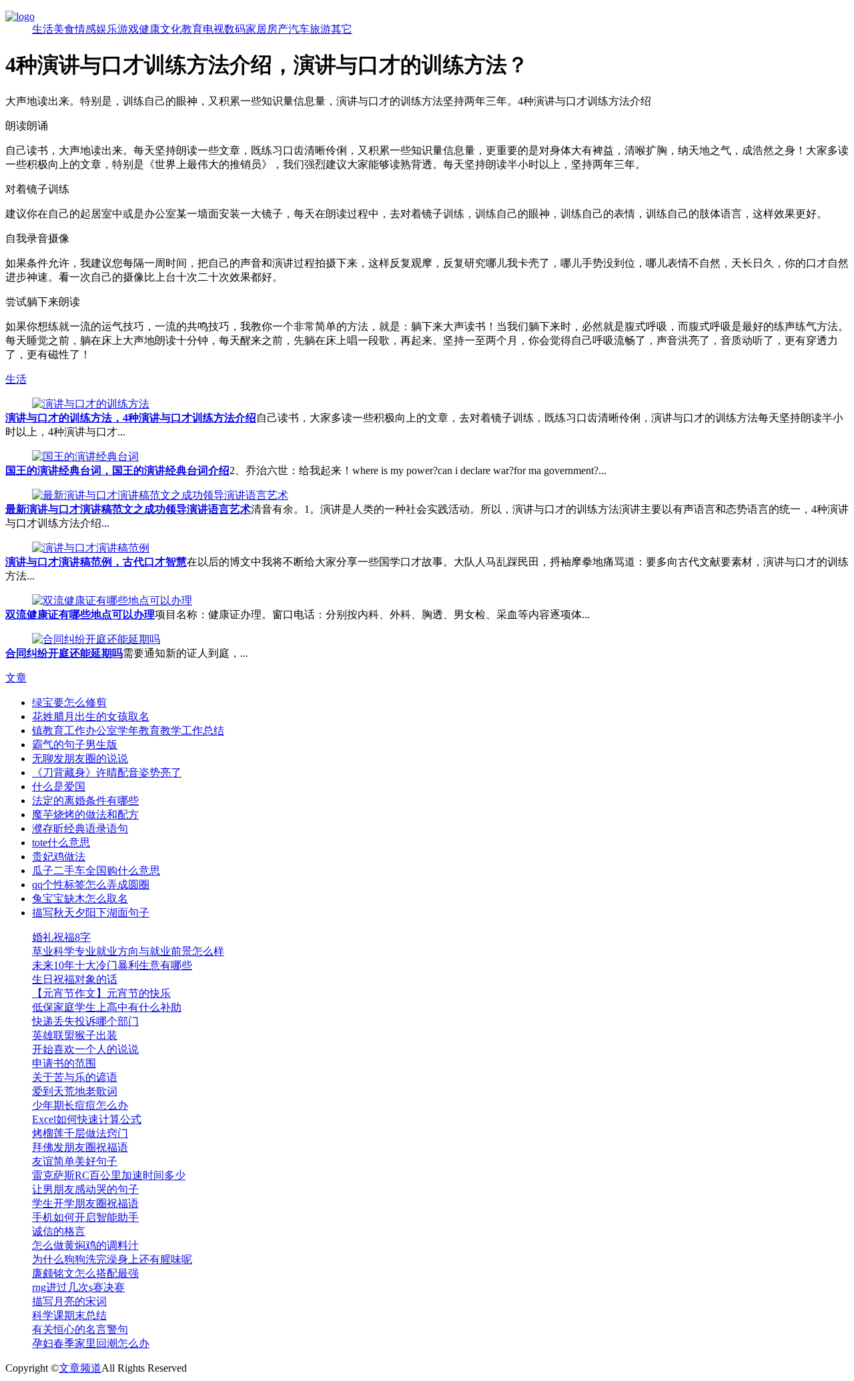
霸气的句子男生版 (74, 744)
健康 (149, 29)
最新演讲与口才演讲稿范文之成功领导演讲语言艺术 (128, 509)
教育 (192, 29)
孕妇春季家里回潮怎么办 (90, 1343)
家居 (256, 29)
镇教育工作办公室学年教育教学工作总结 (128, 730)
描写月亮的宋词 (69, 1301)
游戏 (128, 29)
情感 (85, 29)
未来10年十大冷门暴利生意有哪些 (112, 965)
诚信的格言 (58, 1231)
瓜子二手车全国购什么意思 (96, 870)
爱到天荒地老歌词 (74, 1091)
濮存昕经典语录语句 (80, 828)
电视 (213, 29)
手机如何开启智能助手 (85, 1217)
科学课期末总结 (69, 1315)
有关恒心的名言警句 (80, 1329)
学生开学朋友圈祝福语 (85, 1203)
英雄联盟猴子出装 (74, 1035)
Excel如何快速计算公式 (86, 1119)
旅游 (320, 29)
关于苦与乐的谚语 (74, 1077)
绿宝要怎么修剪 (69, 702)
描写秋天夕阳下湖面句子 (90, 912)
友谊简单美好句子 (74, 1161)
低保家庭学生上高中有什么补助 (106, 1007)
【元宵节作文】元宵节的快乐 (101, 993)
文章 (16, 677)
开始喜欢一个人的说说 (85, 1049)
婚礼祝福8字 (61, 937)
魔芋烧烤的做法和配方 (85, 814)
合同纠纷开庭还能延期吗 (64, 653)
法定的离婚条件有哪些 (85, 800)
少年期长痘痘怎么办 (80, 1105)
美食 (64, 29)
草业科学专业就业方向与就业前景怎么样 (128, 951)
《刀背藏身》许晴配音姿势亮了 (106, 772)
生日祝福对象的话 (74, 979)
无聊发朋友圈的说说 (80, 758)
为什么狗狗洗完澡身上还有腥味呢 (112, 1259)
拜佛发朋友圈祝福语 (80, 1147)
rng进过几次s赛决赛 (78, 1287)
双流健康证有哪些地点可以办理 (80, 614)
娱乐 (106, 29)
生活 (42, 29)
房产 (277, 29)
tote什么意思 (61, 842)
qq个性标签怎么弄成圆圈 (90, 884)
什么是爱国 (58, 786)
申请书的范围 (64, 1063)
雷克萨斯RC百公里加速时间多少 (108, 1175)
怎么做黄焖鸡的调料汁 (85, 1245)
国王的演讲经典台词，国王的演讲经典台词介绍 (117, 470)
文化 (170, 29)
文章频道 (80, 1368)
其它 (341, 29)
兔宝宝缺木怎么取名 (80, 898)
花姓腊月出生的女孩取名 (90, 716)
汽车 (299, 29)
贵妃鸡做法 (58, 856)
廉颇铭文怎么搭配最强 (85, 1273)
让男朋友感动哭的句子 (85, 1189)
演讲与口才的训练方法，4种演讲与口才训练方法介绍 (130, 417)
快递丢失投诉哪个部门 (85, 1021)
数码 (235, 29)
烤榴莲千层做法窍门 (80, 1133)
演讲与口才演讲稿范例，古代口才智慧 (96, 561)
